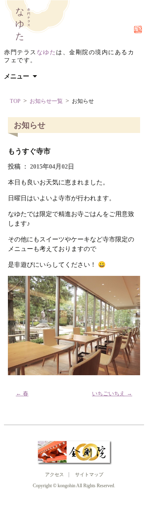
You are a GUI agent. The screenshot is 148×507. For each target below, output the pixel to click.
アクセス (54, 474)
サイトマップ (89, 474)
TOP (15, 101)
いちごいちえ (112, 394)
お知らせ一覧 (46, 101)
